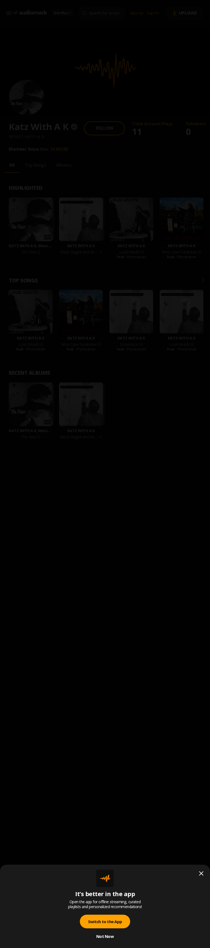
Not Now (105, 936)
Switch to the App (105, 921)
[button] (105, 474)
